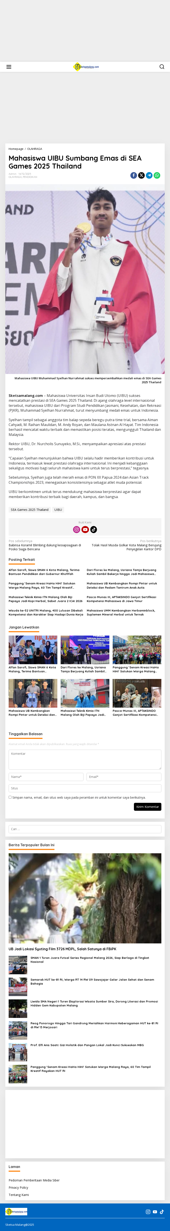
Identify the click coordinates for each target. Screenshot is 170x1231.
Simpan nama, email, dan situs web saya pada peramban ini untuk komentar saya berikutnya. (79, 797)
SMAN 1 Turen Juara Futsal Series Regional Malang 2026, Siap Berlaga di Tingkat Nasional (90, 959)
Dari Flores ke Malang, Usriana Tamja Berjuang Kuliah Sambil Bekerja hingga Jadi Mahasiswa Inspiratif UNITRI (121, 572)
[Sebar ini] (133, 175)
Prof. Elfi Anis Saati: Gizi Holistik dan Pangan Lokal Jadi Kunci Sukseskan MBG (87, 1045)
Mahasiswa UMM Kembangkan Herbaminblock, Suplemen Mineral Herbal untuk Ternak (121, 612)
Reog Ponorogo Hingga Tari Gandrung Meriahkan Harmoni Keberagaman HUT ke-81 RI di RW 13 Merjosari (94, 1025)
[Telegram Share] (149, 175)
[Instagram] (76, 529)
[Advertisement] (85, 31)
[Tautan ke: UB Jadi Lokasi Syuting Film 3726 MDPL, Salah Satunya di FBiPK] (85, 898)
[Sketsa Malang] (86, 66)
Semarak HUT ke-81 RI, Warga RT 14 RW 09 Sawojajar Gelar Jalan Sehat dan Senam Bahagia (92, 981)
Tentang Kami (19, 1195)
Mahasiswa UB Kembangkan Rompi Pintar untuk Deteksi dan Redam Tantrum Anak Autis (122, 585)
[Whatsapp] (157, 175)
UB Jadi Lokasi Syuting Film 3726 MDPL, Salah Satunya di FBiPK (62, 949)
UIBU (58, 510)
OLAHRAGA (15, 177)
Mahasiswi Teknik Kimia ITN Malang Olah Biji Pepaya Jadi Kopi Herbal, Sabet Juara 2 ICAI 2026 (46, 599)
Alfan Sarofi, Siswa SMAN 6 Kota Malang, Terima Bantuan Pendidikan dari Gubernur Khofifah (44, 572)
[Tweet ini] (141, 175)
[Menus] (8, 67)
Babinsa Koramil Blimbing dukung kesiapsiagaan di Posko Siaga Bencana (45, 545)
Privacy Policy (18, 1187)
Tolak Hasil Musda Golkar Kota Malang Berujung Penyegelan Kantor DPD (126, 545)
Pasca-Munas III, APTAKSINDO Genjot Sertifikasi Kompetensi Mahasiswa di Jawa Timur (121, 599)
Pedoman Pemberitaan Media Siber (34, 1180)
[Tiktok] (93, 529)
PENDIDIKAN (30, 177)
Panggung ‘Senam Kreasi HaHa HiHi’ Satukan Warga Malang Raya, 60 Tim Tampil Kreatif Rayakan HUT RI (42, 585)
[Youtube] (85, 529)
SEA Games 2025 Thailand (29, 510)
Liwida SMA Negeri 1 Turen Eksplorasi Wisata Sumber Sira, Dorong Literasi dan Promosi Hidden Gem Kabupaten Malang (94, 1003)
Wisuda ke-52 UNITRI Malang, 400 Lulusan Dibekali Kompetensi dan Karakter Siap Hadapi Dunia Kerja (46, 612)
